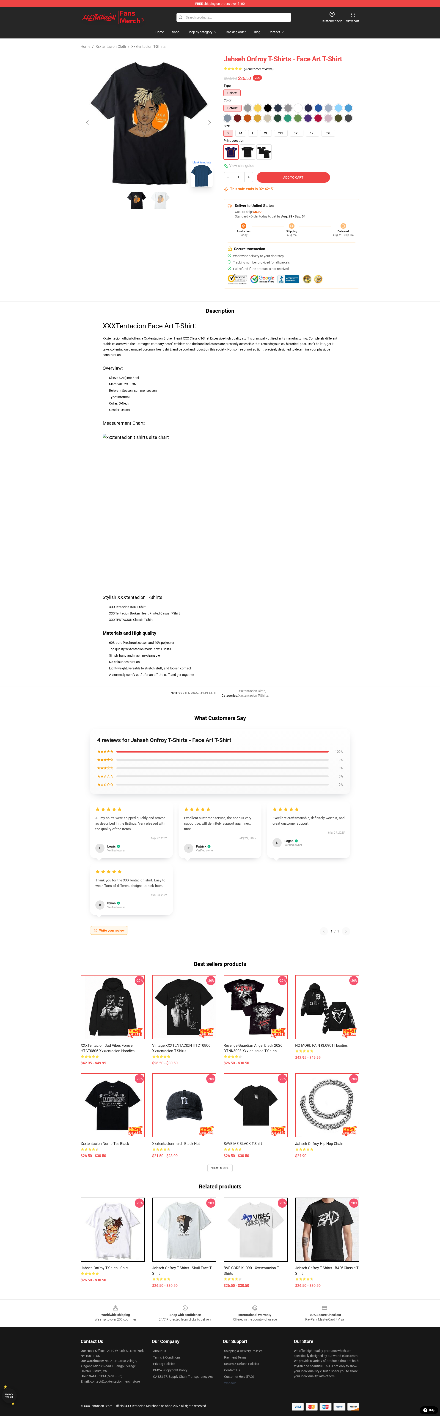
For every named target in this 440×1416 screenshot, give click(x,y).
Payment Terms (235, 1357)
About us (159, 1351)
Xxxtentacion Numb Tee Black (105, 1143)
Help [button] (431, 1410)
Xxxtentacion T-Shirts (148, 46)
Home (85, 46)
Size (227, 126)
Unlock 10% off (9, 1395)
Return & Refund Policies (241, 1364)
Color (227, 100)
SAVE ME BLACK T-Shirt (243, 1143)
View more (220, 1168)
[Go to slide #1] (137, 200)
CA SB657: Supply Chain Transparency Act (183, 1376)
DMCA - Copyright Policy (170, 1370)
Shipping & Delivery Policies (243, 1351)
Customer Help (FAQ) (239, 1376)
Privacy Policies (164, 1364)
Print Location (234, 140)
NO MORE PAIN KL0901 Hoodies (321, 1045)
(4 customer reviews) (259, 69)
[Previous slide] (88, 123)
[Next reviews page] (346, 931)
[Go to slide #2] (160, 200)
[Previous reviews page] (324, 931)
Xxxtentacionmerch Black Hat (176, 1143)
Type (227, 85)
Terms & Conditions (167, 1357)
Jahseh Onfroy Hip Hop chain (319, 1143)
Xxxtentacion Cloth (111, 46)
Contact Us (232, 1370)
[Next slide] (209, 123)
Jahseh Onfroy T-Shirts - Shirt (104, 1268)
